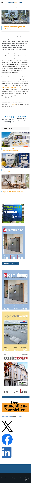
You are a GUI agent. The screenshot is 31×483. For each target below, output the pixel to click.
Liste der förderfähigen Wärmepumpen (12, 87)
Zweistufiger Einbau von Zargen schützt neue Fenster (8, 121)
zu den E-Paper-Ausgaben (10, 263)
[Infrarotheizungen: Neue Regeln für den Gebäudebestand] (15, 181)
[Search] (28, 2)
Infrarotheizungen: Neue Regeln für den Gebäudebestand (13, 192)
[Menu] (2, 2)
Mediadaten (17, 478)
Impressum (22, 478)
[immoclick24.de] (15, 2)
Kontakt (3, 478)
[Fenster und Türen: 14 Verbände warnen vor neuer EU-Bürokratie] (15, 160)
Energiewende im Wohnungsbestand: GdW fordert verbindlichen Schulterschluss (15, 149)
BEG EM (14, 104)
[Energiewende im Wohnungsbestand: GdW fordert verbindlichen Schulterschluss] (15, 139)
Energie (27, 32)
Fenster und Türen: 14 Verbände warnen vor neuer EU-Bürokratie (15, 170)
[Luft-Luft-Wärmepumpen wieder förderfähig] (15, 17)
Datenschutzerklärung (10, 478)
